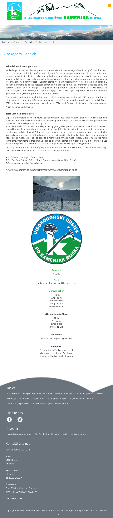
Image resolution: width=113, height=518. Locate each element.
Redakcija (11, 398)
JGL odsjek (24, 398)
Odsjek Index (37, 398)
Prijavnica (56, 321)
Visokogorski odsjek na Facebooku (56, 353)
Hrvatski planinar (78, 434)
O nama (17, 42)
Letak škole (56, 323)
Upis (56, 318)
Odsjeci (28, 42)
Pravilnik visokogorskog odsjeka (56, 338)
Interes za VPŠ (56, 326)
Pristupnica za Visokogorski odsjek (56, 350)
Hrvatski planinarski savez (19, 434)
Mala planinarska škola (66, 393)
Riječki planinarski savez (47, 434)
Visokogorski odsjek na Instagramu (57, 356)
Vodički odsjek (14, 393)
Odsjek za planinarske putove (37, 393)
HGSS (64, 434)
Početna (6, 42)
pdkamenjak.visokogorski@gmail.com (56, 283)
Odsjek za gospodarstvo (18, 403)
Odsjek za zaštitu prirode (81, 398)
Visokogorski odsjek (56, 398)
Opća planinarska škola (91, 393)
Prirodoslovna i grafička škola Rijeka (50, 403)
